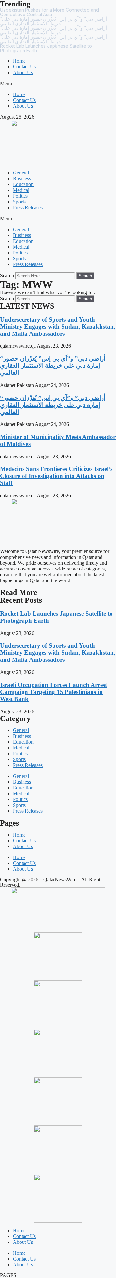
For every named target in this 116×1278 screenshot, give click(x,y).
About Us (23, 72)
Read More (18, 592)
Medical (21, 190)
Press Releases (28, 207)
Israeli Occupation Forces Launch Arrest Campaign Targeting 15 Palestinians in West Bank (53, 691)
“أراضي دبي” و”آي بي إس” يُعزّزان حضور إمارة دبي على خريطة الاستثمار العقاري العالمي (52, 365)
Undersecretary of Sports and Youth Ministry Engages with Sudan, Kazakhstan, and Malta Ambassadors (57, 326)
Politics (20, 196)
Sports (19, 201)
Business (22, 178)
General (21, 172)
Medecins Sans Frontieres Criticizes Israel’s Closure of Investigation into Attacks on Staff (56, 475)
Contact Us (24, 66)
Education (23, 184)
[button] (58, 83)
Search (7, 275)
